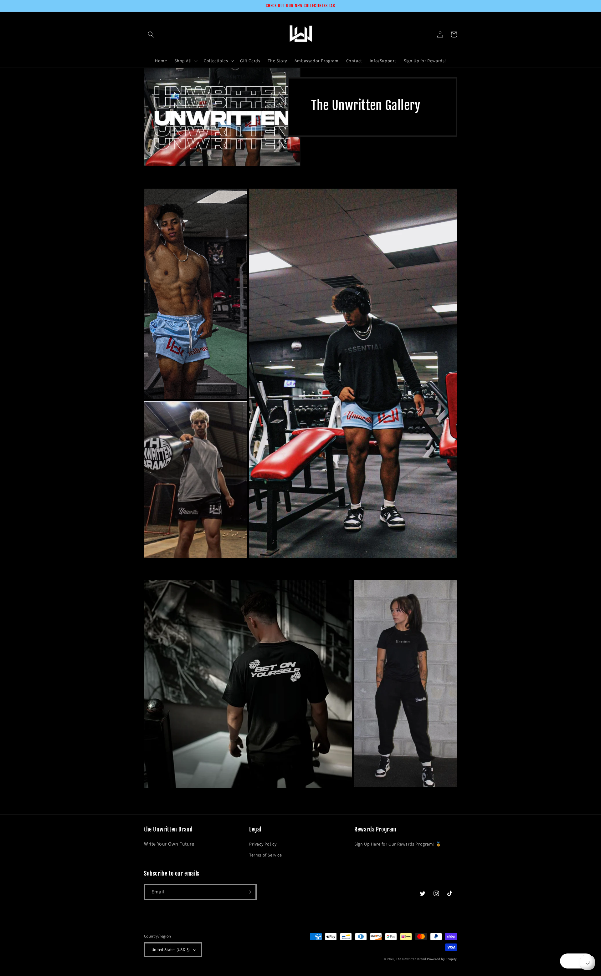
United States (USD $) (171, 949)
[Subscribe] (248, 892)
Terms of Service (265, 855)
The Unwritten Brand (411, 959)
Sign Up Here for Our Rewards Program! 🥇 (397, 844)
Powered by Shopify (442, 959)
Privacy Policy (262, 844)
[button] (151, 34)
